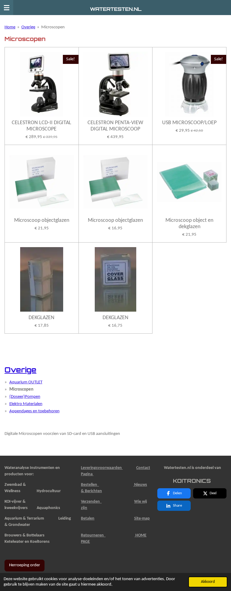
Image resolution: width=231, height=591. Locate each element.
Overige (28, 27)
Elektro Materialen (25, 404)
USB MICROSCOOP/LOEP (189, 123)
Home (10, 27)
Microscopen (53, 27)
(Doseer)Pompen (24, 397)
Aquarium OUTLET (25, 382)
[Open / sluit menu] (6, 7)
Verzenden (91, 501)
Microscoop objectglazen (41, 220)
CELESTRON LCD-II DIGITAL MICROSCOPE (41, 126)
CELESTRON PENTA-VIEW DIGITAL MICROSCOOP (115, 126)
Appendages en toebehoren (34, 411)
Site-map (142, 518)
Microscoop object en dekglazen (189, 224)
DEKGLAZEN (41, 318)
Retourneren (93, 535)
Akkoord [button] (208, 582)
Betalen (87, 518)
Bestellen (90, 485)
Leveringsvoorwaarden (102, 468)
